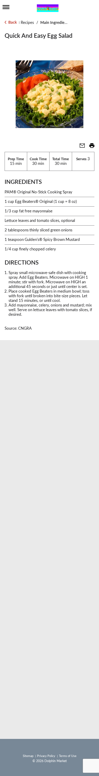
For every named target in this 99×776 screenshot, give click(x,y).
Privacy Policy (46, 756)
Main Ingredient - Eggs (59, 23)
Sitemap (28, 756)
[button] (80, 147)
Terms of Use (67, 756)
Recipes (27, 23)
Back (12, 22)
